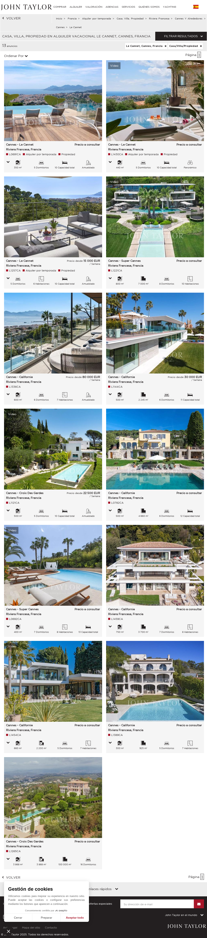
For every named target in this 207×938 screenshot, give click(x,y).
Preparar (46, 917)
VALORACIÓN (93, 6)
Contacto (51, 927)
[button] (8, 931)
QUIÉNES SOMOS (149, 6)
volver (13, 18)
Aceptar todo (75, 917)
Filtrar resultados (181, 36)
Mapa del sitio (31, 927)
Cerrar (18, 917)
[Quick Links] (117, 889)
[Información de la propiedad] (8, 162)
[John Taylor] (26, 6)
